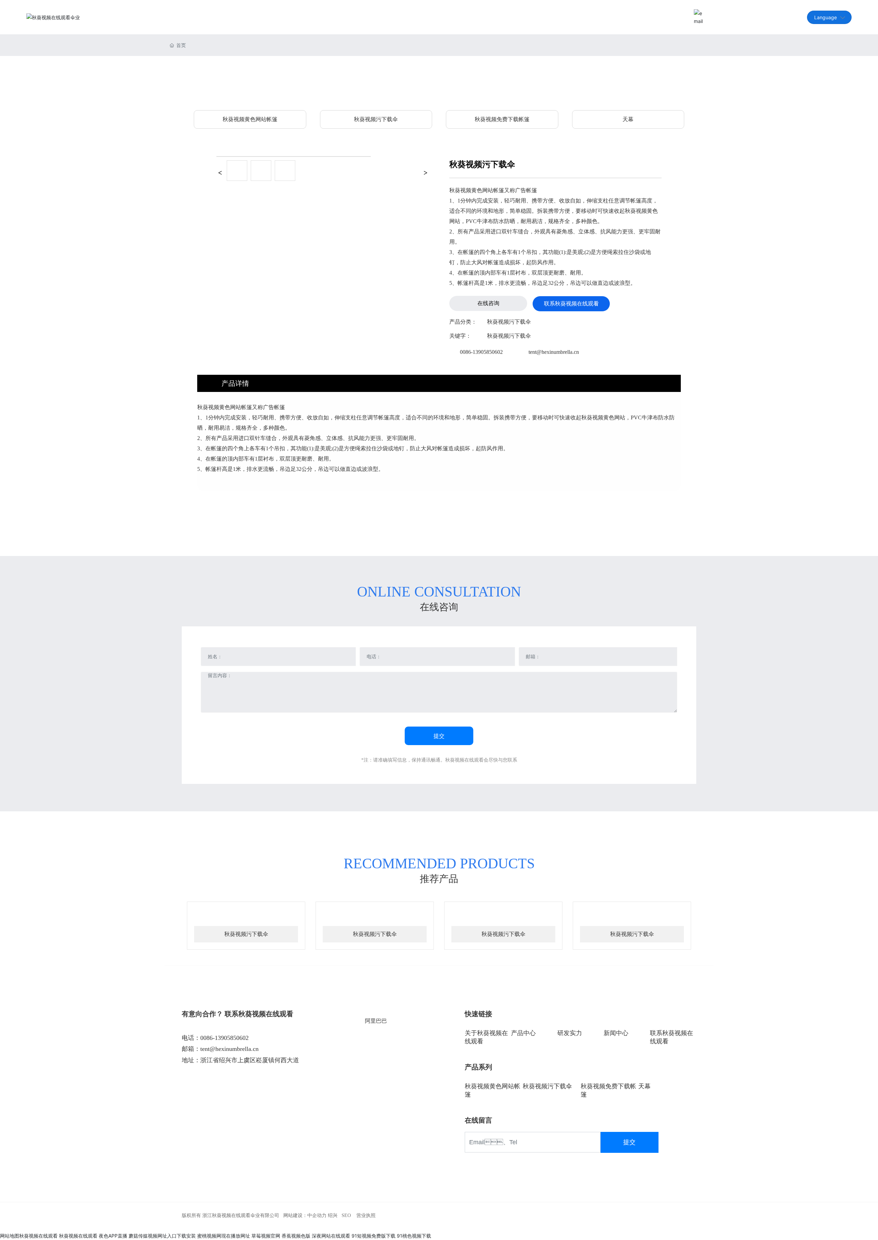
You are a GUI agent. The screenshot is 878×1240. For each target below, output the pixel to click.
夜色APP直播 (113, 1236)
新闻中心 (616, 1033)
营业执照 (366, 1215)
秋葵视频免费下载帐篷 (502, 119)
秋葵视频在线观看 (38, 1236)
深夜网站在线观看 (331, 1236)
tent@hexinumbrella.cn (733, 17)
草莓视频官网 (265, 1236)
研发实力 (569, 1033)
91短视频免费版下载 (373, 1236)
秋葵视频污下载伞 (376, 119)
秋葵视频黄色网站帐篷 (250, 119)
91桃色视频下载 (414, 1236)
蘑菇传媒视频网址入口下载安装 (162, 1236)
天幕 (627, 119)
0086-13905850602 (481, 352)
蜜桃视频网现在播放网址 (223, 1236)
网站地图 (9, 1236)
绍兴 (332, 1215)
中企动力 (317, 1215)
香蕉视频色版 (296, 1236)
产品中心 (523, 1033)
